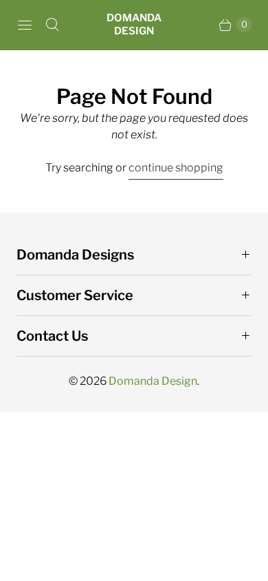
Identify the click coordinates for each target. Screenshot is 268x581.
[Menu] (24, 24)
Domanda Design (153, 381)
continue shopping (176, 167)
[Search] (52, 24)
